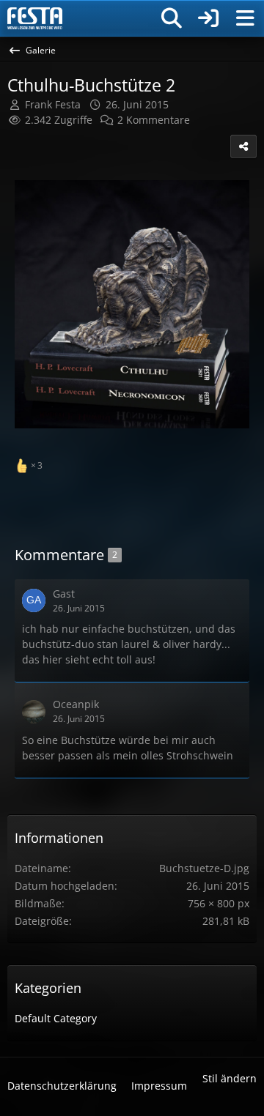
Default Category (56, 1018)
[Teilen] (243, 146)
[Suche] (171, 18)
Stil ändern (229, 1078)
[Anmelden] (208, 18)
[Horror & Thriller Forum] (34, 18)
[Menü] (245, 18)
